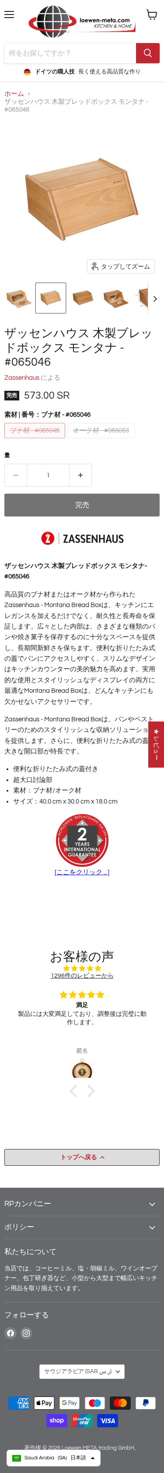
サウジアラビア (78, 1371)
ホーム (14, 94)
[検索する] (148, 53)
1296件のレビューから (82, 975)
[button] (18, 298)
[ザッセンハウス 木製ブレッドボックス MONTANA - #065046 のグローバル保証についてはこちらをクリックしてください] (82, 841)
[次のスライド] (155, 298)
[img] (82, 968)
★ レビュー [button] (156, 744)
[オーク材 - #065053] (102, 440)
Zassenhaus (21, 378)
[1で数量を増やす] (81, 475)
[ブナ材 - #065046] (35, 440)
